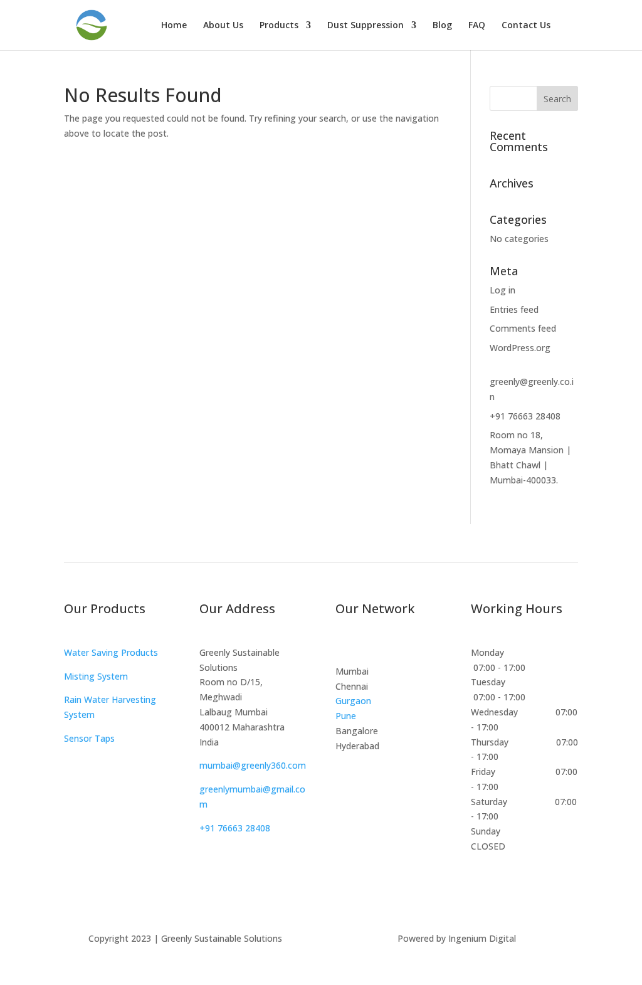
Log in (502, 290)
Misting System (96, 676)
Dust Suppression (365, 26)
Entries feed (514, 309)
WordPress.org (520, 348)
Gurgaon (353, 701)
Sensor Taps (89, 738)
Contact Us (526, 26)
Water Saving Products (111, 652)
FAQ (476, 26)
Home (174, 26)
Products (279, 26)
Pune (345, 716)
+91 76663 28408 (525, 416)
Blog (442, 26)
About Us (223, 26)
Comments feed (523, 328)
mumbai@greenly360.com (252, 765)
